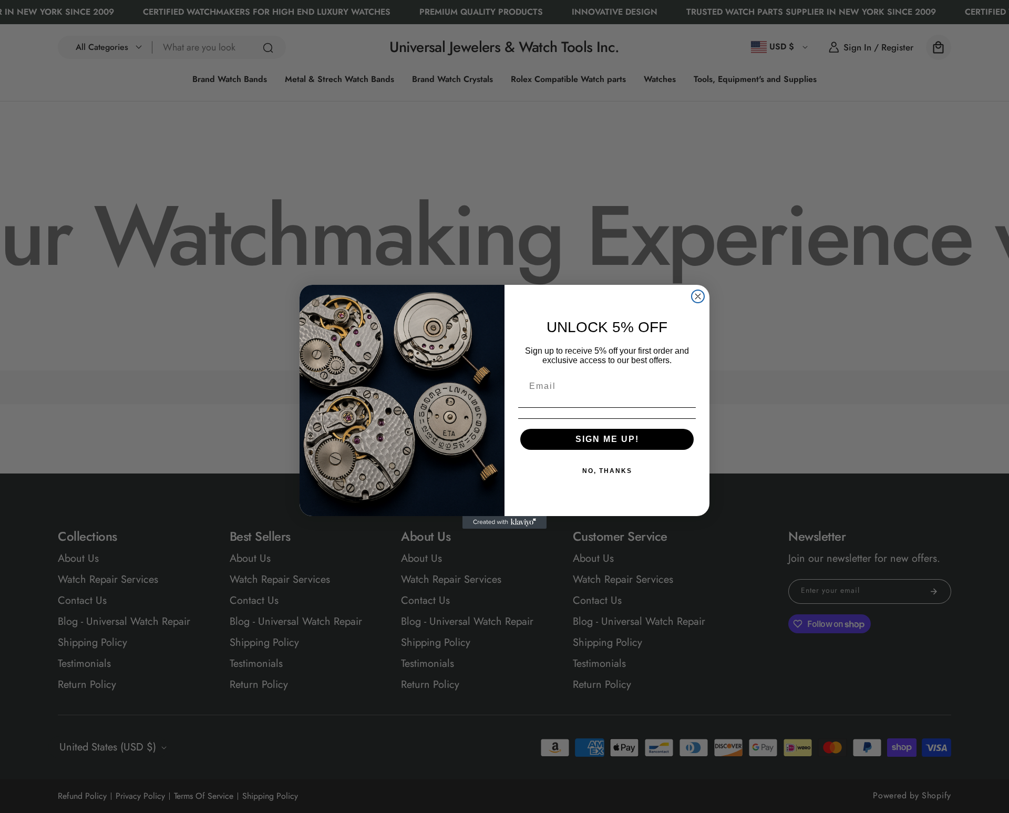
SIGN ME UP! (607, 439)
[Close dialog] (698, 296)
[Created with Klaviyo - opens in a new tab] (504, 522)
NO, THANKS (607, 471)
